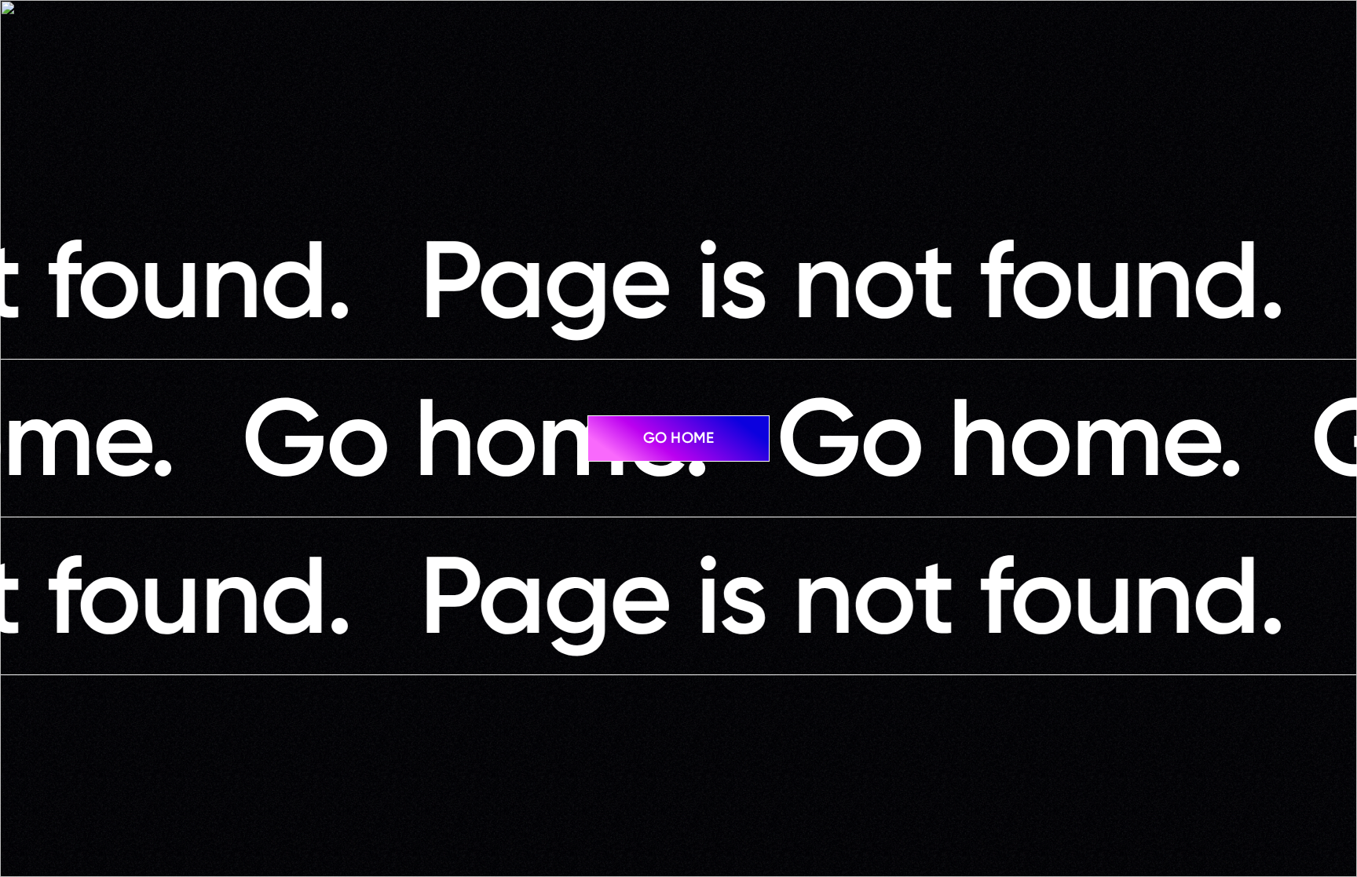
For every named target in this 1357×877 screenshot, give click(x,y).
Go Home (678, 438)
